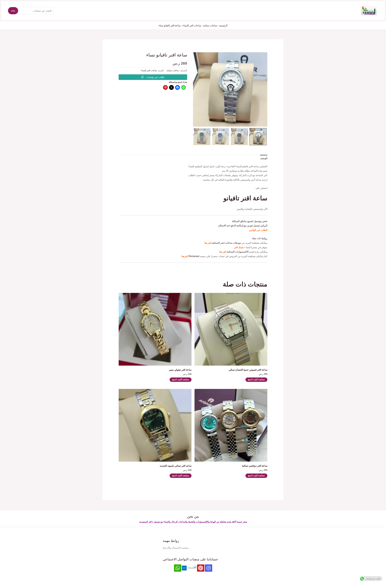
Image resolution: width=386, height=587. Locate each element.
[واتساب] (177, 568)
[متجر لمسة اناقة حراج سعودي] (184, 567)
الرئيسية (223, 25)
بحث (13, 11)
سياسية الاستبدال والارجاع (176, 547)
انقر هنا (207, 242)
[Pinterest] (200, 568)
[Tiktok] (192, 567)
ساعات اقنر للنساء (191, 25)
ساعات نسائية (210, 25)
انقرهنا (184, 256)
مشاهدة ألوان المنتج (256, 380)
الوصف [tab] (263, 158)
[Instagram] (208, 568)
